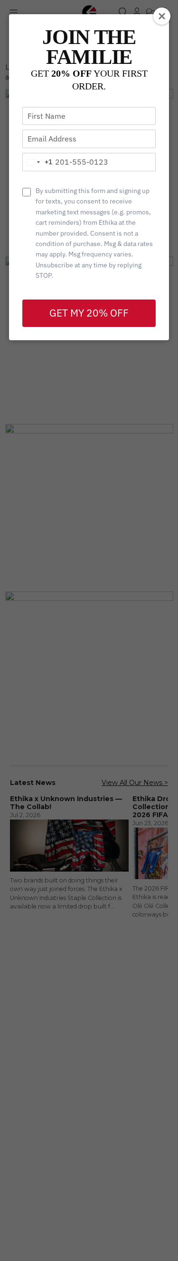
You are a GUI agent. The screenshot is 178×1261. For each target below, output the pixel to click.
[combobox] (37, 162)
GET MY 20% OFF (89, 312)
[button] (161, 16)
